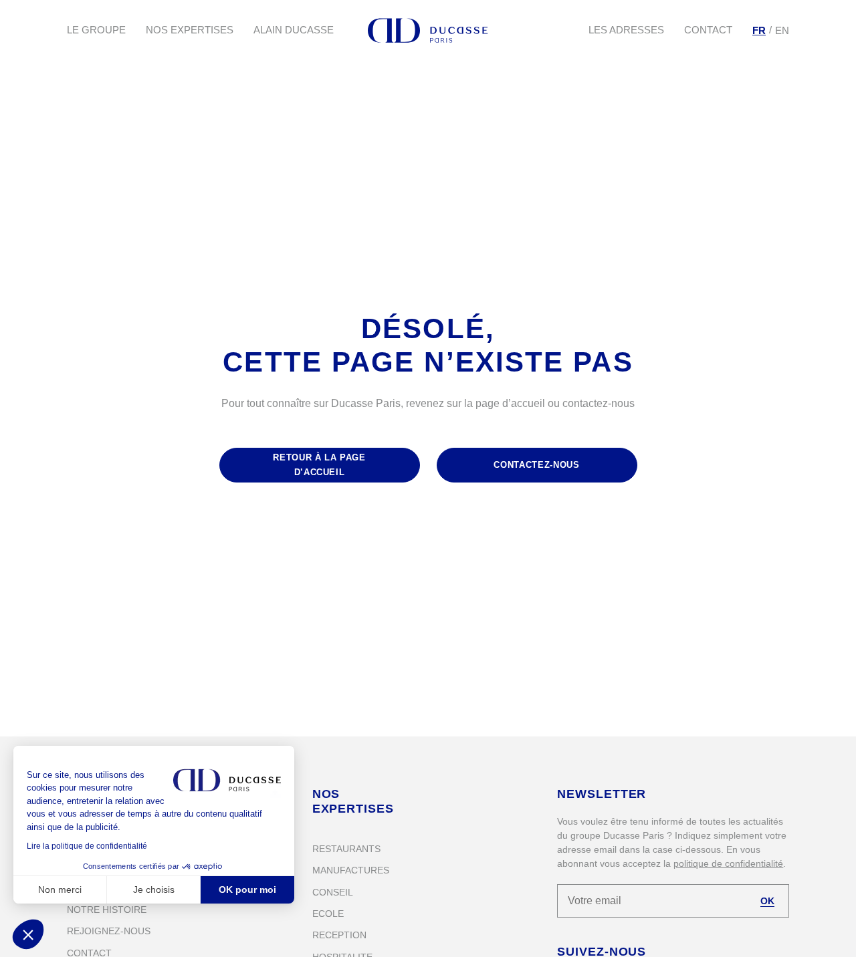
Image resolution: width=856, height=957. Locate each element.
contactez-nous (536, 465)
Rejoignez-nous (108, 931)
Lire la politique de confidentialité (87, 846)
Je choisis (154, 889)
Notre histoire (106, 909)
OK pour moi (247, 889)
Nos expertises (189, 29)
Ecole (328, 913)
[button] (28, 934)
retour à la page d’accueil (319, 464)
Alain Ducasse (293, 29)
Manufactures (350, 870)
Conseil (332, 892)
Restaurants (346, 848)
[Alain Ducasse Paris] (428, 30)
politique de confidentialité (728, 863)
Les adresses (626, 29)
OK (767, 901)
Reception (339, 935)
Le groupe (96, 29)
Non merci (60, 889)
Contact (708, 29)
